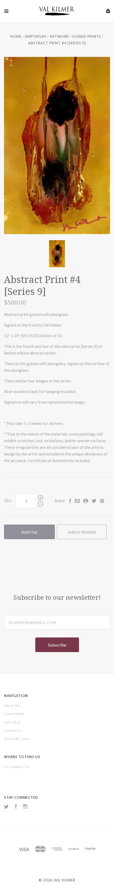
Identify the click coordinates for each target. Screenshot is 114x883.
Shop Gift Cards (16, 738)
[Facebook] (16, 807)
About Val (11, 705)
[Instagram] (25, 807)
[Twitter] (6, 807)
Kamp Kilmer (14, 713)
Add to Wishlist (82, 531)
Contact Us (13, 730)
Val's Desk (12, 722)
